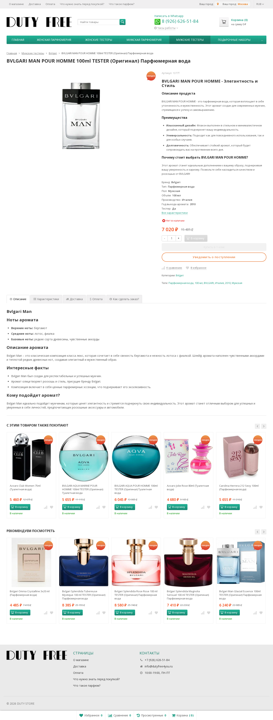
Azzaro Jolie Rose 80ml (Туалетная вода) (188, 487)
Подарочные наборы (234, 40)
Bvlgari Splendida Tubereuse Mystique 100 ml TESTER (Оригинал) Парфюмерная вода (83, 594)
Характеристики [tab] (48, 299)
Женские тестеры (98, 40)
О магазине (16, 4)
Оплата (50, 4)
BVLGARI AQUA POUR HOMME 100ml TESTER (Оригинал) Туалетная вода (136, 489)
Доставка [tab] (76, 299)
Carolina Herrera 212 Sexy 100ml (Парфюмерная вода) (239, 487)
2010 (228, 283)
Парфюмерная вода (180, 283)
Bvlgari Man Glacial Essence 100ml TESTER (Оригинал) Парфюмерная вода (240, 594)
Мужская (237, 283)
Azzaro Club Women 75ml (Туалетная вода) (25, 487)
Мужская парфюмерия (144, 40)
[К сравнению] (45, 507)
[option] (31, 475)
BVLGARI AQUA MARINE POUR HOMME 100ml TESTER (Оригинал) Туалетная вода (82, 489)
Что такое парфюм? (121, 4)
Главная (18, 40)
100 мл (199, 283)
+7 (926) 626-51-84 (157, 660)
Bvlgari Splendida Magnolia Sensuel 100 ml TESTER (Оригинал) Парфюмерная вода (188, 594)
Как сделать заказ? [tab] (126, 299)
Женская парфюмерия (54, 40)
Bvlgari (180, 275)
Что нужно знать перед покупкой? (82, 4)
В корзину (21, 507)
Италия (219, 283)
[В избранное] (51, 507)
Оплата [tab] (97, 299)
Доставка (35, 4)
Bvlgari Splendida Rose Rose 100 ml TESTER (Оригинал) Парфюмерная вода (136, 594)
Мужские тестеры (190, 40)
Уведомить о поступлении (214, 257)
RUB (259, 4)
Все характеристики (175, 213)
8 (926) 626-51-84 (179, 21)
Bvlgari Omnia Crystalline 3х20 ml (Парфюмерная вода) (30, 593)
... (262, 40)
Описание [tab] (19, 299)
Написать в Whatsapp (168, 16)
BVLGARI (209, 283)
